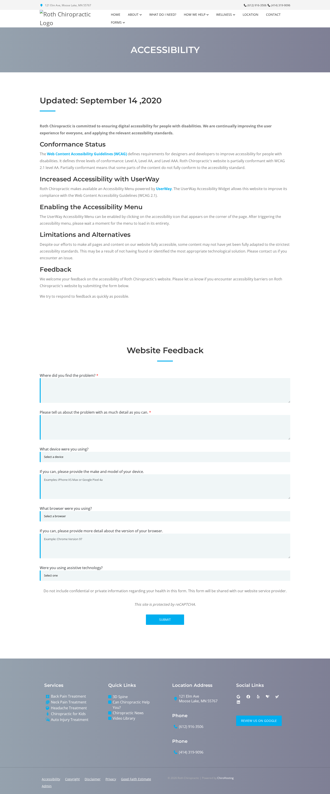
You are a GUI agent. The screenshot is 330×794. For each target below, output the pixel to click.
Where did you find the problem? (69, 375)
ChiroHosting (225, 778)
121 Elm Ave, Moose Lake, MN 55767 (67, 5)
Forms (116, 22)
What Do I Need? (162, 14)
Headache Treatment (69, 708)
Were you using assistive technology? (71, 567)
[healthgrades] (267, 696)
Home (115, 14)
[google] (238, 696)
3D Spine (120, 696)
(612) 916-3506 (257, 5)
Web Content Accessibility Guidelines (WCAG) (87, 153)
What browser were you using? (66, 508)
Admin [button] (47, 786)
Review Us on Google (259, 721)
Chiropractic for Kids (68, 714)
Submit (165, 619)
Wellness (224, 14)
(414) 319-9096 (280, 5)
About (133, 14)
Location (250, 14)
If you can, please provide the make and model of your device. (92, 471)
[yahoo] (277, 696)
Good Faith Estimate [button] (136, 779)
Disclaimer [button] (93, 779)
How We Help (194, 14)
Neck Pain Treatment (68, 702)
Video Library (124, 718)
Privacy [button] (111, 779)
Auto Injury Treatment (69, 719)
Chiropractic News (128, 712)
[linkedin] (238, 702)
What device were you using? (64, 449)
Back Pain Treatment (68, 696)
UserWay (164, 188)
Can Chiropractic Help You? (131, 705)
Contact (273, 14)
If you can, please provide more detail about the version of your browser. (101, 530)
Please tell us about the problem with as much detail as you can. (95, 412)
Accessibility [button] (51, 779)
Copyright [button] (72, 779)
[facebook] (248, 696)
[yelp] (258, 696)
